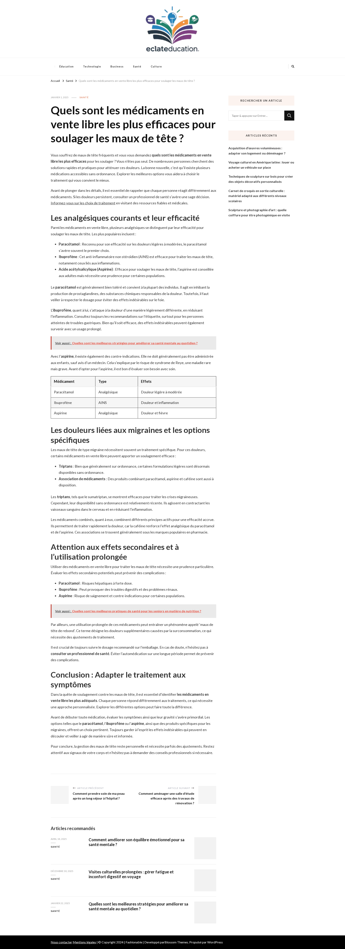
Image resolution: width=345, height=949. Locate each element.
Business (117, 66)
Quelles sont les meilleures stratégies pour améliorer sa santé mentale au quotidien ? (138, 906)
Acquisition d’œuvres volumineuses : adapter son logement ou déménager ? (257, 150)
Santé (137, 66)
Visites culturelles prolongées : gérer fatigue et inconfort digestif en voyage (131, 874)
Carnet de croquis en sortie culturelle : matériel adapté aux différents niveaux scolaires (257, 196)
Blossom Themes (176, 942)
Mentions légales (84, 942)
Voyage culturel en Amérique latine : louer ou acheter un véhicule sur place (261, 164)
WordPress (215, 942)
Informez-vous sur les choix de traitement (83, 203)
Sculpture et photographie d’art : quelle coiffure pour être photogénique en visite (259, 212)
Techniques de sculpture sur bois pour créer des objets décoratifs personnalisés (260, 178)
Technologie (92, 66)
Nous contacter (61, 942)
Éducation (66, 66)
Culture (156, 66)
